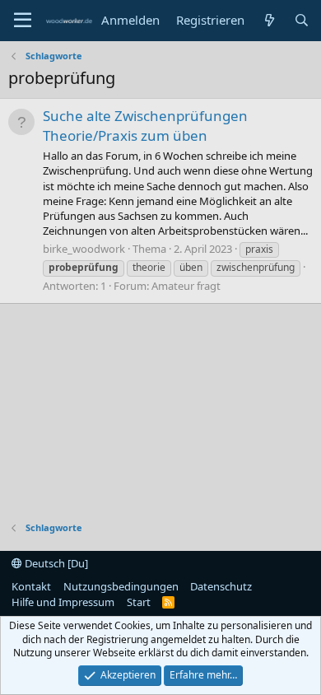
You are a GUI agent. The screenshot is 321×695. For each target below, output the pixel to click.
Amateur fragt (186, 285)
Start (139, 602)
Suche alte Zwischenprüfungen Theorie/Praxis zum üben (145, 125)
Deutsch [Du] (55, 563)
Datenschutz (221, 586)
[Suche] (302, 20)
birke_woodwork (84, 248)
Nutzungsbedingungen (121, 586)
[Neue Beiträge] (269, 20)
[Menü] (22, 20)
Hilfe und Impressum (63, 602)
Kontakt (31, 586)
